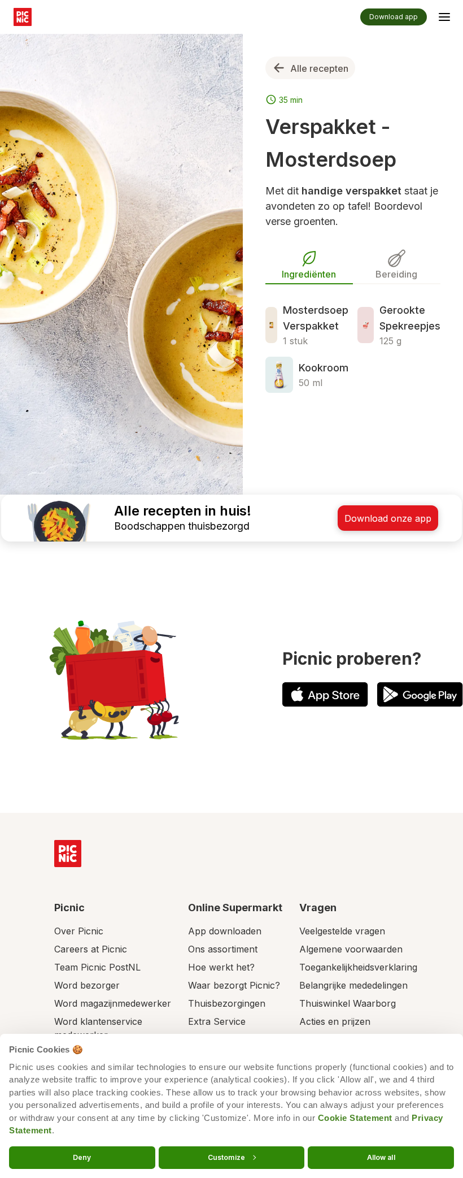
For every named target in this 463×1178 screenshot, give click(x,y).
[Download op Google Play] (420, 694)
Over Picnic (78, 931)
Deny (82, 1157)
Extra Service (217, 1021)
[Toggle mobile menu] (444, 19)
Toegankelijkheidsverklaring (358, 967)
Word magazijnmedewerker (112, 1003)
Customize (226, 1157)
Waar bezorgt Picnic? (234, 985)
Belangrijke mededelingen (353, 985)
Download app (393, 16)
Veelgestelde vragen (342, 931)
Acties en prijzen (334, 1021)
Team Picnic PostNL (97, 967)
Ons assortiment (222, 949)
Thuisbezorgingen (226, 1003)
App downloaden (224, 931)
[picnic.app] (23, 17)
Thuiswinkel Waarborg (347, 1003)
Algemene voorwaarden (351, 949)
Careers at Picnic (90, 949)
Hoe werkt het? (221, 967)
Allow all (381, 1157)
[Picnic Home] (67, 853)
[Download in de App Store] (325, 694)
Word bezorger (87, 985)
